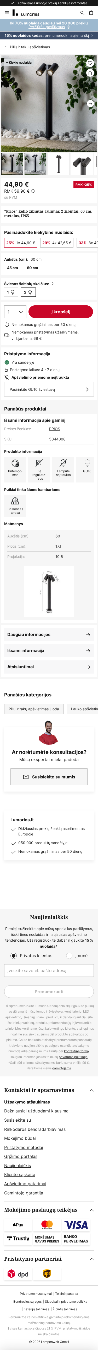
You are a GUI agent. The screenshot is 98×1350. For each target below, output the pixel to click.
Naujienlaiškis (17, 1165)
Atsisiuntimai (20, 666)
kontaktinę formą (76, 1051)
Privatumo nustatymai (36, 1293)
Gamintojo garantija (23, 1193)
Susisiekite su (17, 1120)
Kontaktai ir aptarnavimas (39, 1090)
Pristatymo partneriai (33, 1259)
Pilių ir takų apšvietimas (30, 46)
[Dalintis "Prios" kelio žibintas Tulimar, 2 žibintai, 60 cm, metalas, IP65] (90, 73)
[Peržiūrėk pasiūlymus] (49, 29)
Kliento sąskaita (19, 1174)
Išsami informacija (25, 650)
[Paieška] (82, 12)
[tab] (49, 1142)
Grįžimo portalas (20, 1156)
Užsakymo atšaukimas (27, 1102)
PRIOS (54, 428)
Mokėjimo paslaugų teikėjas (41, 1210)
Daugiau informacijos (28, 634)
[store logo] (29, 12)
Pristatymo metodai (23, 1147)
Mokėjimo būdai (20, 1138)
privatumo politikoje (73, 1057)
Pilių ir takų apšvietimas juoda (34, 708)
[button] (12, 164)
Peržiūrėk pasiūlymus (46, 26)
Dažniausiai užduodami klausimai (37, 1111)
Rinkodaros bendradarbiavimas (35, 1129)
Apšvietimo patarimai (25, 1184)
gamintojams (61, 1068)
